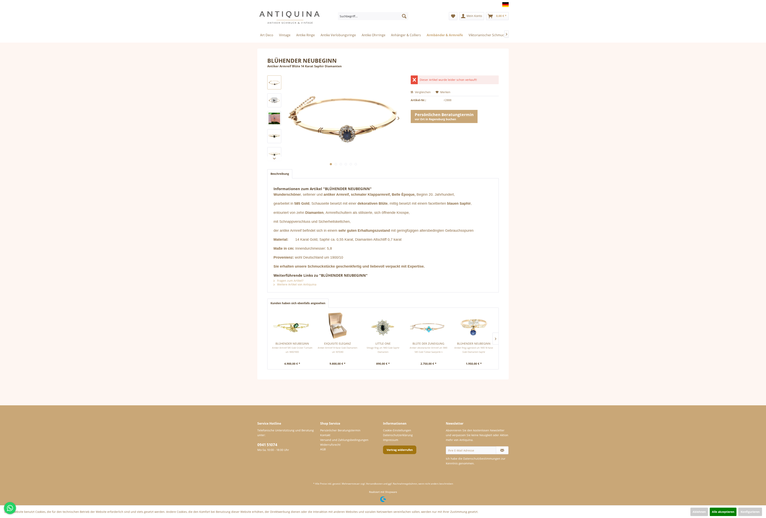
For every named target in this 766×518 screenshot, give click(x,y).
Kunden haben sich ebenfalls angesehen (297, 303)
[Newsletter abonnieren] (502, 450)
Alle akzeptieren (723, 512)
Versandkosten (374, 483)
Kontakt (325, 435)
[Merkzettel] (453, 16)
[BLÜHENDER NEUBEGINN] (292, 326)
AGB (323, 449)
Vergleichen (422, 92)
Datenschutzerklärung (398, 435)
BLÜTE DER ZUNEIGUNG (428, 347)
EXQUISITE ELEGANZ (337, 347)
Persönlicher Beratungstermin (340, 430)
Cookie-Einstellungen (397, 430)
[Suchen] (404, 16)
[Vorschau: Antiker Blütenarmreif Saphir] (274, 82)
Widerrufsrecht (330, 445)
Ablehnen (699, 512)
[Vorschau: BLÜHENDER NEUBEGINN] (274, 118)
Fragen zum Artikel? (289, 280)
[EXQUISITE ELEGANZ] (337, 326)
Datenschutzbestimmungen (481, 458)
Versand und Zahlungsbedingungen (344, 440)
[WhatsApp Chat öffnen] (10, 508)
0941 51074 (267, 444)
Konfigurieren (750, 512)
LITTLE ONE (383, 347)
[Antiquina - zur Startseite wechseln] (289, 19)
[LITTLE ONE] (383, 326)
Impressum (390, 440)
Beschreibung (279, 174)
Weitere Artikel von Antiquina (296, 284)
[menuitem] (373, 16)
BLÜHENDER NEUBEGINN (292, 347)
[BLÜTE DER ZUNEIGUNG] (428, 326)
